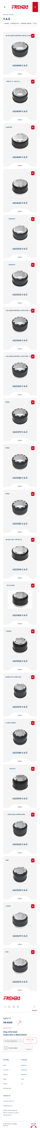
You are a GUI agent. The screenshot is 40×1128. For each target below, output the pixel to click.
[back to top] (34, 1007)
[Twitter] (14, 1007)
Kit (22, 1083)
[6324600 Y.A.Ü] (32, 127)
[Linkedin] (18, 1007)
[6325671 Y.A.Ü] (32, 952)
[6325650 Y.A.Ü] (32, 860)
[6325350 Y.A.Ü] (32, 219)
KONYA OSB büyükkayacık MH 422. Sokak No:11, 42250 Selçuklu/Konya (11, 1113)
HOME (6, 23)
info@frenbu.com (7, 1105)
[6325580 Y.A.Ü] (32, 723)
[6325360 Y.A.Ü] (32, 311)
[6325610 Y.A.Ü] (32, 815)
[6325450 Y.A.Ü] (32, 585)
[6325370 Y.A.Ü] (32, 402)
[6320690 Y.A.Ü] (32, 36)
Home (4, 1065)
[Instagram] (5, 1007)
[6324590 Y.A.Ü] (32, 82)
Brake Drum (26, 23)
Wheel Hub (24, 1074)
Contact (5, 1083)
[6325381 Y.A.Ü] (32, 494)
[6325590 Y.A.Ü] (32, 769)
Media (4, 1079)
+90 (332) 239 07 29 (8, 1101)
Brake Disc (24, 1065)
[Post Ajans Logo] (33, 1125)
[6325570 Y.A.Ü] (32, 677)
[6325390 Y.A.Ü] (32, 540)
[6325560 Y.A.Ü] (32, 631)
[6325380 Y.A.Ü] (32, 448)
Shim (22, 1079)
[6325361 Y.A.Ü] (32, 356)
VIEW (19, 74)
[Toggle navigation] (4, 7)
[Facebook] (9, 1007)
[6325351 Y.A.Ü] (32, 265)
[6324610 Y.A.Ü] (32, 173)
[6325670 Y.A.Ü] (32, 906)
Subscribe (30, 1040)
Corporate (5, 1070)
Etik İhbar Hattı (7, 1088)
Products (15, 23)
